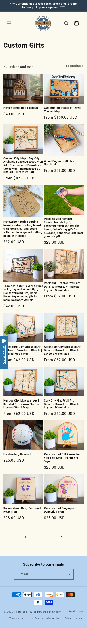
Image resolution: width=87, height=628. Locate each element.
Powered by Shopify (49, 611)
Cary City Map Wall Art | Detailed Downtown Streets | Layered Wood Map (62, 404)
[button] (9, 23)
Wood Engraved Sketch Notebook (59, 163)
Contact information (47, 618)
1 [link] (26, 537)
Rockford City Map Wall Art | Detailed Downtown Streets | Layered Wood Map (62, 287)
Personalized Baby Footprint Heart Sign (22, 510)
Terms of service (20, 618)
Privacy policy (73, 618)
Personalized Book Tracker (20, 107)
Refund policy (74, 611)
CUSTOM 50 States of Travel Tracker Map (62, 109)
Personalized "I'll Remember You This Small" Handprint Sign (62, 458)
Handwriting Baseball (17, 454)
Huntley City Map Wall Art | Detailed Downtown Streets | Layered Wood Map (21, 404)
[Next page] (61, 537)
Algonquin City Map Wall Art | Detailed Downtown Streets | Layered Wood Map (63, 350)
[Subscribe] (68, 574)
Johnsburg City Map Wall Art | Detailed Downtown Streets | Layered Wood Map (22, 350)
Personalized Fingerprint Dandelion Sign (60, 510)
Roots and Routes (25, 611)
